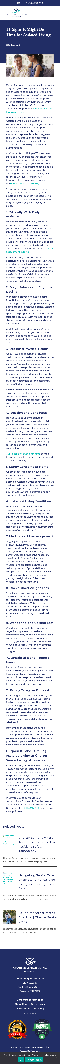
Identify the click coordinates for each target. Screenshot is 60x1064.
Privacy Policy (43, 1047)
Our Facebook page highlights (23, 453)
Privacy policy (34, 1059)
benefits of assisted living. (25, 183)
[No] (56, 1057)
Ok (20, 1059)
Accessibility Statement (30, 1051)
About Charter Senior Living (30, 1004)
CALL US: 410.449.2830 (30, 3)
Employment (30, 1013)
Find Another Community (30, 1008)
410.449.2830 (31, 808)
